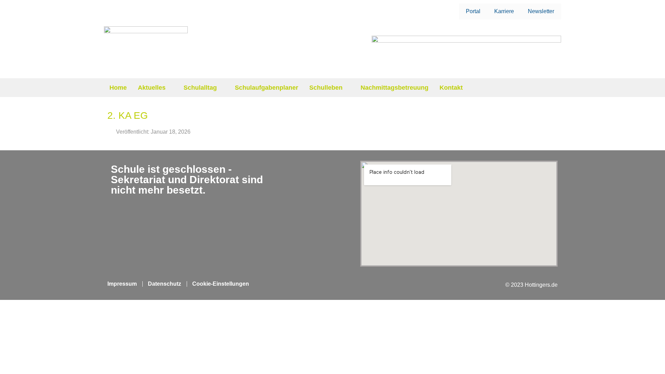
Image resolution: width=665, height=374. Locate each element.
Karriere (504, 11)
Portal (473, 11)
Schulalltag (200, 87)
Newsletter (541, 11)
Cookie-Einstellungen (220, 284)
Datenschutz (164, 284)
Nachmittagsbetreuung (394, 87)
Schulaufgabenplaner (266, 87)
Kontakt (451, 87)
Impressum (122, 284)
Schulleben (326, 87)
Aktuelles (152, 87)
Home (118, 87)
